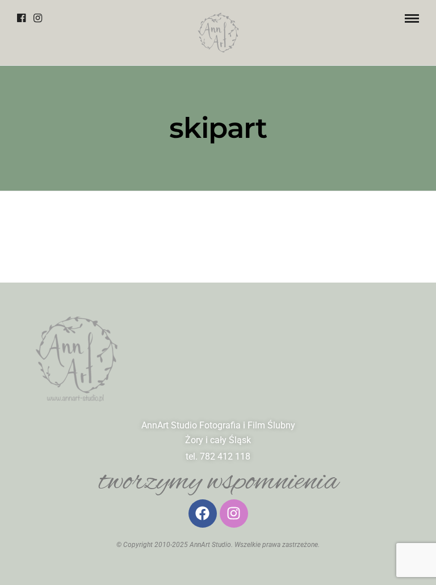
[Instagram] (37, 18)
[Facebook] (21, 18)
